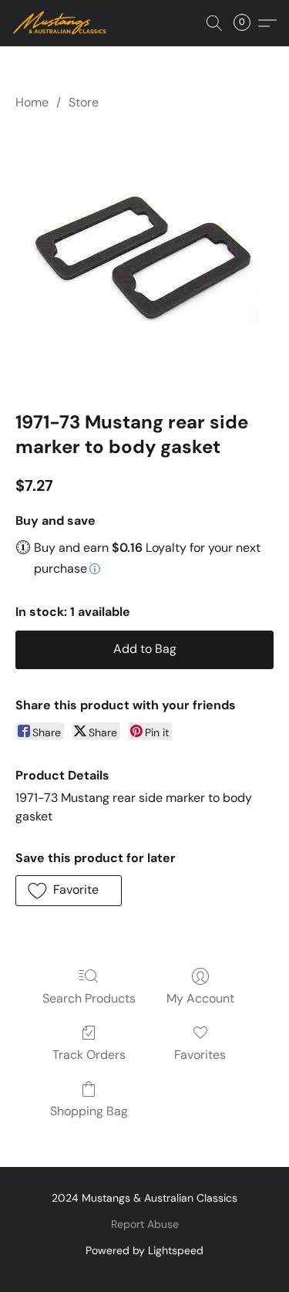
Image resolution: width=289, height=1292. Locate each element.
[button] (62, 23)
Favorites (200, 1055)
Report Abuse (145, 1224)
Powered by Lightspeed (144, 1250)
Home (32, 102)
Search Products (89, 998)
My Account (200, 998)
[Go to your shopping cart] (246, 23)
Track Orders (89, 1055)
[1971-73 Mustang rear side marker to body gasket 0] (145, 257)
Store (84, 102)
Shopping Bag (89, 1111)
